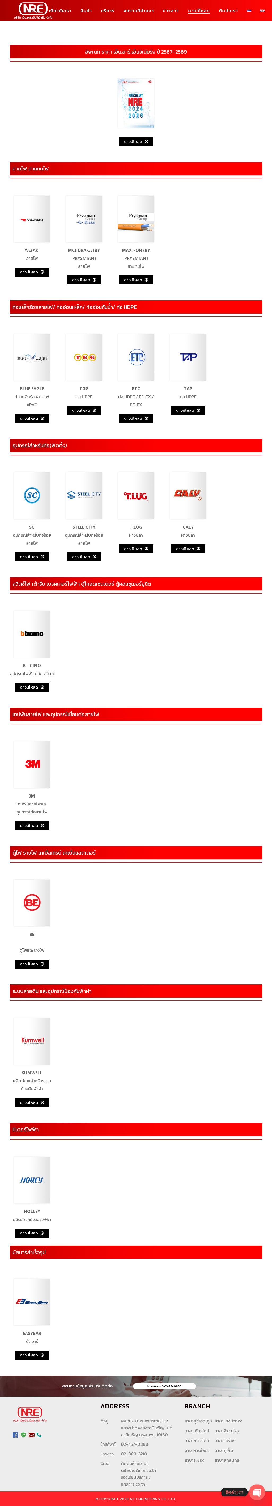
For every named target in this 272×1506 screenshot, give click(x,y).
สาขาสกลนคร (227, 1460)
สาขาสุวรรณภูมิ (198, 1421)
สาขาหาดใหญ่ (197, 1450)
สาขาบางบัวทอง (228, 1421)
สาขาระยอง (194, 1460)
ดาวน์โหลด (133, 141)
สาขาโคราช (225, 1440)
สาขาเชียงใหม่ (197, 1431)
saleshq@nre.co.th (138, 1470)
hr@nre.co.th (133, 1484)
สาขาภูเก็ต (224, 1450)
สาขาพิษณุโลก (227, 1431)
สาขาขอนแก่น (197, 1440)
